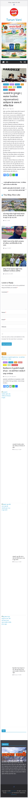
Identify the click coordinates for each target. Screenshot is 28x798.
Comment (5, 292)
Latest (10, 87)
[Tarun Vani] (3, 62)
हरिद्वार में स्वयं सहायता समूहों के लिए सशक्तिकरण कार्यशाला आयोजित (12, 270)
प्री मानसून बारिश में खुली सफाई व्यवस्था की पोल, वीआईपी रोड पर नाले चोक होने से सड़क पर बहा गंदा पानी (13, 216)
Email (4, 319)
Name (4, 312)
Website (4, 327)
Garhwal (12, 84)
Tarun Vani (14, 20)
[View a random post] (24, 62)
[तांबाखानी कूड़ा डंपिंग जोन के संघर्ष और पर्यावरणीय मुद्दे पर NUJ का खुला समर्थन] (6, 559)
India (22, 84)
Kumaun (5, 87)
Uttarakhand (11, 89)
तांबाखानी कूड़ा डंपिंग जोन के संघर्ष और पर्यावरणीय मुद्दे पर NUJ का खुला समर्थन (19, 558)
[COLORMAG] (14, 748)
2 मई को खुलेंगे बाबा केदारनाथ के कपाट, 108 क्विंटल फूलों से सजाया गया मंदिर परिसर (14, 183)
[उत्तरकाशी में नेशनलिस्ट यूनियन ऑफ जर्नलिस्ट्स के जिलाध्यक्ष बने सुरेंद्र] (6, 447)
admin (12, 108)
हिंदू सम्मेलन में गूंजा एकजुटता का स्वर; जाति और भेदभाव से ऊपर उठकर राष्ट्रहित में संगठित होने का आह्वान (19, 670)
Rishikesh (19, 87)
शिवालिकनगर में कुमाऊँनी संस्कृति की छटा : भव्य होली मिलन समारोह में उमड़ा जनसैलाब (14, 371)
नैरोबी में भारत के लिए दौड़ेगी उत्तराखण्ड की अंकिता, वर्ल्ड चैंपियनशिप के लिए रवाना (13, 243)
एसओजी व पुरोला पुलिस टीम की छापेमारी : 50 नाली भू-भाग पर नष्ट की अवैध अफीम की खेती (14, 189)
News (14, 87)
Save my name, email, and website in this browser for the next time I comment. (13, 338)
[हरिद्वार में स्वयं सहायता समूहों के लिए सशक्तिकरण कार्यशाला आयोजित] (14, 254)
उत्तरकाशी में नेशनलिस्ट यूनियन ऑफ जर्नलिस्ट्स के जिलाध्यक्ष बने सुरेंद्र (19, 446)
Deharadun (6, 84)
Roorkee (5, 89)
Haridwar (17, 84)
